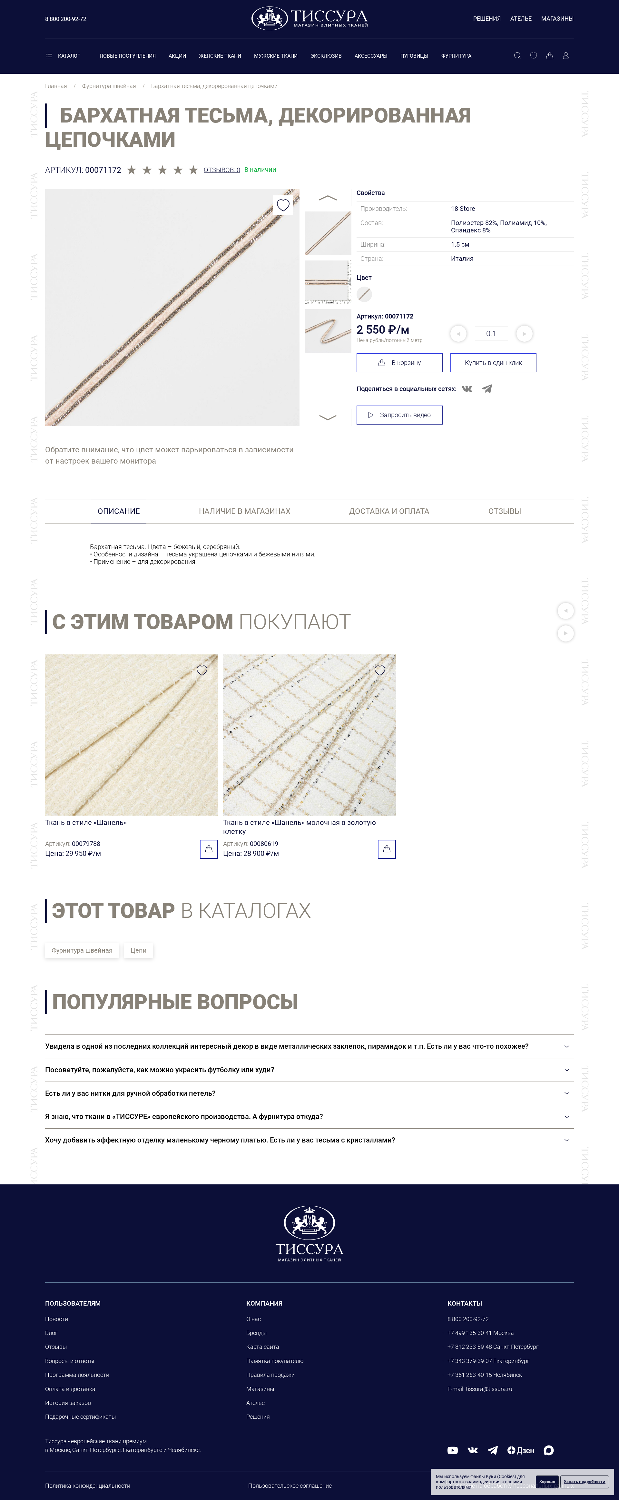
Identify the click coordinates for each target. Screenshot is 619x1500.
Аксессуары (371, 56)
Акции (177, 56)
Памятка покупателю (275, 1361)
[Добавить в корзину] (209, 849)
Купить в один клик (493, 363)
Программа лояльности (77, 1374)
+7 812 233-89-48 (469, 1346)
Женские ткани (220, 56)
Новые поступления (128, 56)
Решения (487, 18)
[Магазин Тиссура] (309, 1233)
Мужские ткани (276, 56)
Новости (56, 1319)
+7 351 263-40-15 (469, 1374)
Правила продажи (270, 1374)
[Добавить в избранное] (283, 205)
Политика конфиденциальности (87, 1485)
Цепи (139, 950)
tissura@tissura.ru (489, 1389)
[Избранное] (534, 56)
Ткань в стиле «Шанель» (86, 823)
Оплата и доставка (70, 1389)
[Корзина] (550, 56)
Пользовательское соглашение (290, 1485)
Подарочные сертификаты (80, 1416)
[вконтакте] (472, 1450)
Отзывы (56, 1346)
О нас (253, 1319)
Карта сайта (262, 1346)
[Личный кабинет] (566, 56)
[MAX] (549, 1450)
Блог (51, 1332)
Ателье (521, 18)
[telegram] (492, 1450)
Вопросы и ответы (69, 1361)
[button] (566, 611)
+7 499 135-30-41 (469, 1332)
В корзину (406, 363)
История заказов (68, 1402)
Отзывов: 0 (222, 170)
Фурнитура (456, 56)
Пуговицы (414, 56)
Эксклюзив (326, 56)
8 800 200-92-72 (468, 1319)
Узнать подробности (584, 1481)
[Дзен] (520, 1450)
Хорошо (547, 1481)
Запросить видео (405, 415)
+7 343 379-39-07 (469, 1361)
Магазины (557, 18)
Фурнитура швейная (82, 950)
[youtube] (452, 1450)
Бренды (256, 1332)
